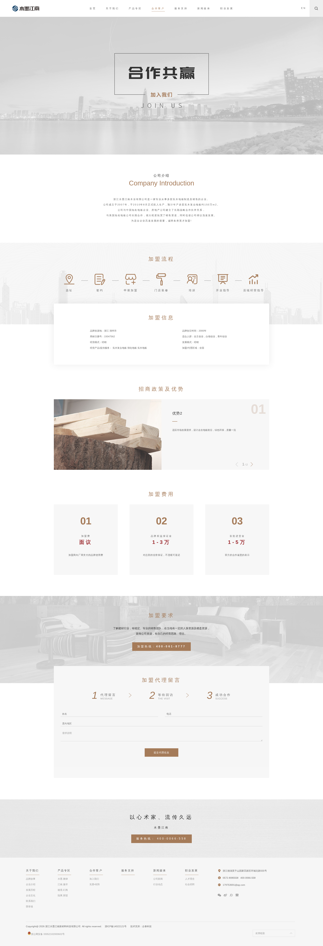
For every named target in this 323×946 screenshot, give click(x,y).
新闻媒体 (203, 8)
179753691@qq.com (234, 885)
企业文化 (30, 895)
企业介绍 (30, 884)
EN (303, 8)
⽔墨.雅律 (63, 878)
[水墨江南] (25, 8)
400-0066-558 (172, 838)
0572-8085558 (230, 877)
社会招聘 (189, 884)
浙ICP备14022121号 (116, 926)
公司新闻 (158, 878)
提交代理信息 (161, 752)
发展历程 (30, 890)
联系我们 (30, 901)
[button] (252, 464)
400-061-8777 (171, 646)
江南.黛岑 (63, 884)
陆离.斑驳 (63, 895)
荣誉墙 (29, 906)
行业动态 (158, 884)
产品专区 (135, 8)
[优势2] (108, 434)
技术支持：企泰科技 (141, 926)
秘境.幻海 (63, 890)
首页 (92, 8)
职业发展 (226, 8)
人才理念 (189, 878)
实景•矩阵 (94, 884)
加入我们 (94, 878)
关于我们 (112, 8)
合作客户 (158, 8)
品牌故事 (30, 878)
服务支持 (181, 8)
